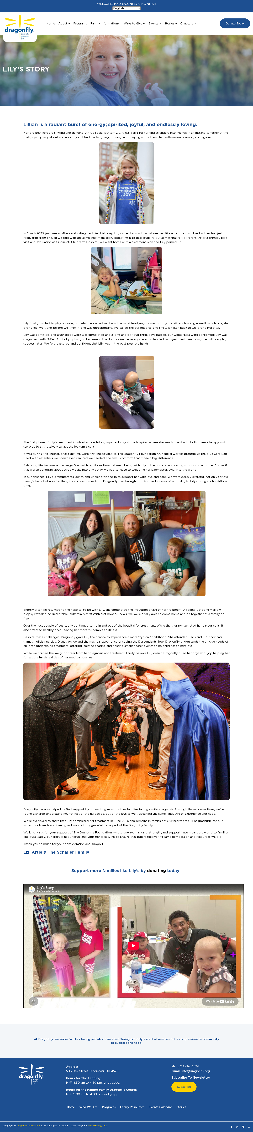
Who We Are (88, 1107)
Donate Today (235, 23)
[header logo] (19, 17)
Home (50, 23)
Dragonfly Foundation (28, 1125)
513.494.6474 (189, 1066)
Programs (80, 23)
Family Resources (132, 1107)
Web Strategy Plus (97, 1125)
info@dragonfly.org (195, 1071)
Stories (169, 23)
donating (156, 870)
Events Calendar (160, 1107)
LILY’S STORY (26, 69)
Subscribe (184, 1086)
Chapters (186, 23)
